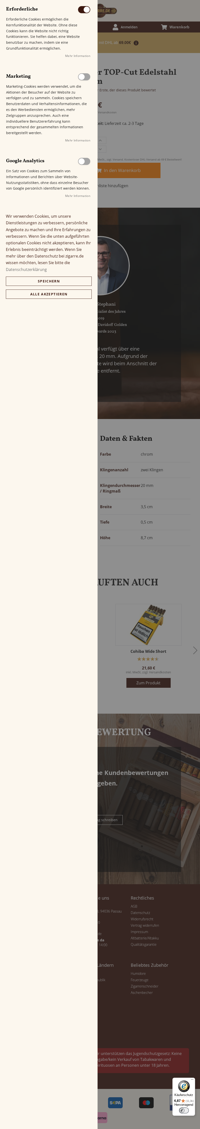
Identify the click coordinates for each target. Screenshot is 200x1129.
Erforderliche (84, 9)
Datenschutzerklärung (26, 269)
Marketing (84, 76)
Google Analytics (84, 161)
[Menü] (192, 1081)
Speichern (49, 281)
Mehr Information (77, 56)
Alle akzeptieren (49, 294)
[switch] (184, 1110)
